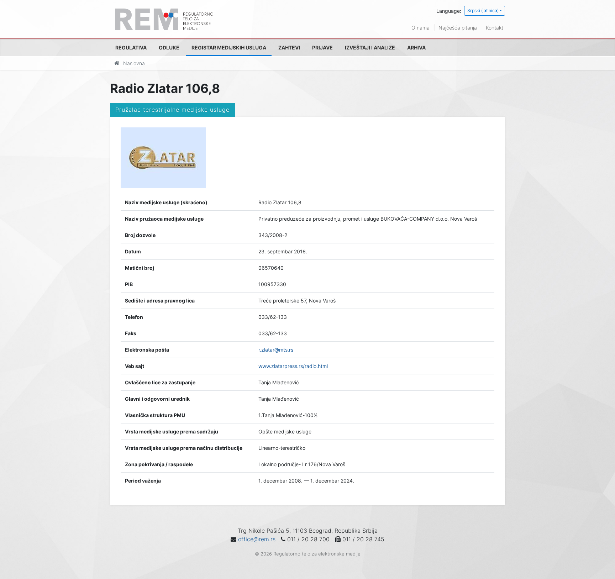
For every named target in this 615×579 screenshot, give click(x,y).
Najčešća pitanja (457, 28)
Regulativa (131, 47)
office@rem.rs (256, 539)
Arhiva (416, 47)
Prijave (322, 47)
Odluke (169, 47)
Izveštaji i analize (370, 47)
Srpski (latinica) (483, 10)
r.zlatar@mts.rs (275, 350)
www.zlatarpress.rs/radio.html (293, 366)
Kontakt (494, 28)
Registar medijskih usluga (228, 47)
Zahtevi (289, 47)
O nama (420, 28)
